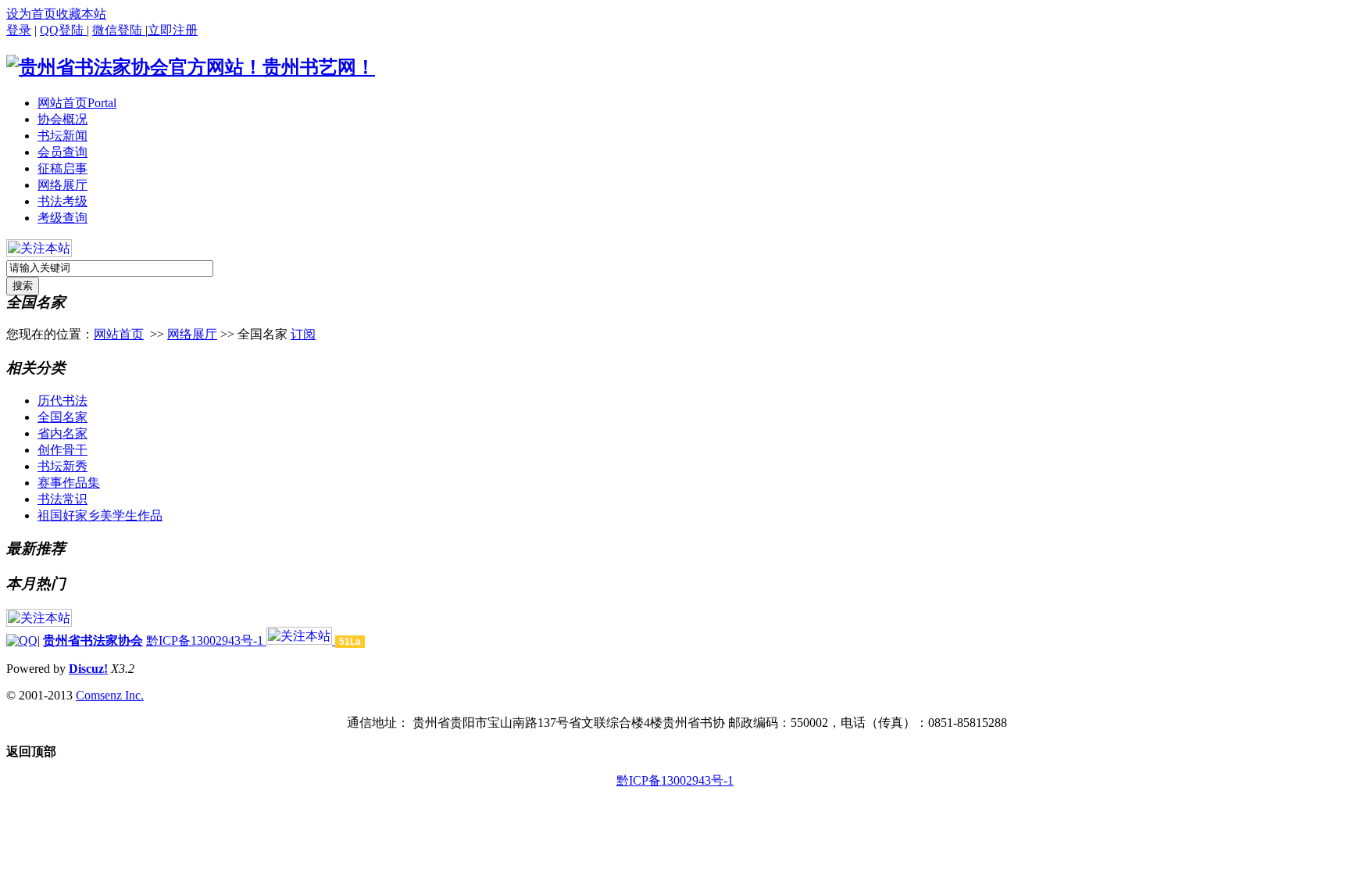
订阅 (303, 334)
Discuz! (88, 668)
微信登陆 (118, 30)
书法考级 (63, 201)
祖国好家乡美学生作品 (100, 515)
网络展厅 (63, 184)
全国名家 (63, 417)
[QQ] (22, 640)
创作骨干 (63, 449)
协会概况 (63, 119)
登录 (18, 30)
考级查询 (63, 217)
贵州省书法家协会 (93, 640)
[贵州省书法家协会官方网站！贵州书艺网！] (190, 67)
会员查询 (63, 152)
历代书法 (63, 400)
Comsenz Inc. (110, 695)
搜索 (22, 286)
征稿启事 (63, 168)
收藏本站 (81, 13)
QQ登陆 (63, 30)
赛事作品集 (69, 482)
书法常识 (63, 499)
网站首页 (77, 102)
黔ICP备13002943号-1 (206, 640)
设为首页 (31, 13)
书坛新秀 (63, 466)
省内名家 (63, 433)
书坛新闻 (63, 135)
